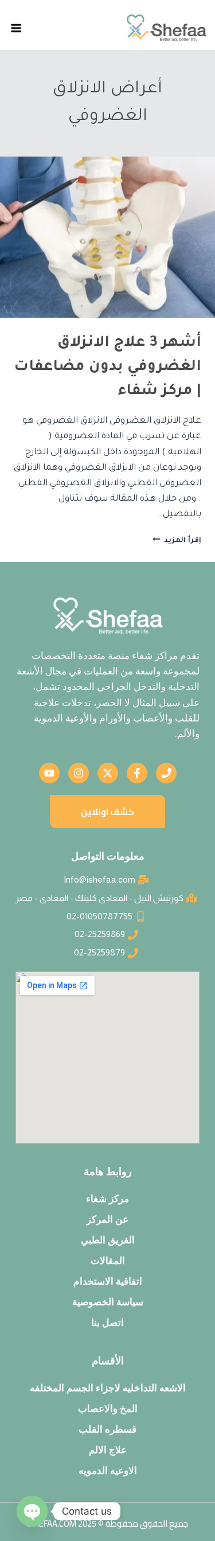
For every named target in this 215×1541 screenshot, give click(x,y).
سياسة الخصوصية (107, 1302)
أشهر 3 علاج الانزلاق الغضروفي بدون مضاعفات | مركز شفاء (107, 367)
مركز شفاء (107, 1198)
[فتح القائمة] (16, 28)
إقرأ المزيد (177, 541)
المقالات (108, 1260)
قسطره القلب (107, 1429)
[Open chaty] (32, 1511)
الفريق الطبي (108, 1240)
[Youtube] (49, 773)
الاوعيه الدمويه (108, 1470)
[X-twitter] (107, 773)
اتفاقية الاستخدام (107, 1281)
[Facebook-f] (137, 773)
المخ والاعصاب (108, 1408)
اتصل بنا (107, 1322)
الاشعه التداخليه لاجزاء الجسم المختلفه (108, 1388)
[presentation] (107, 237)
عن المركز (107, 1219)
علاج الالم (108, 1450)
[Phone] (166, 773)
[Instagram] (78, 773)
